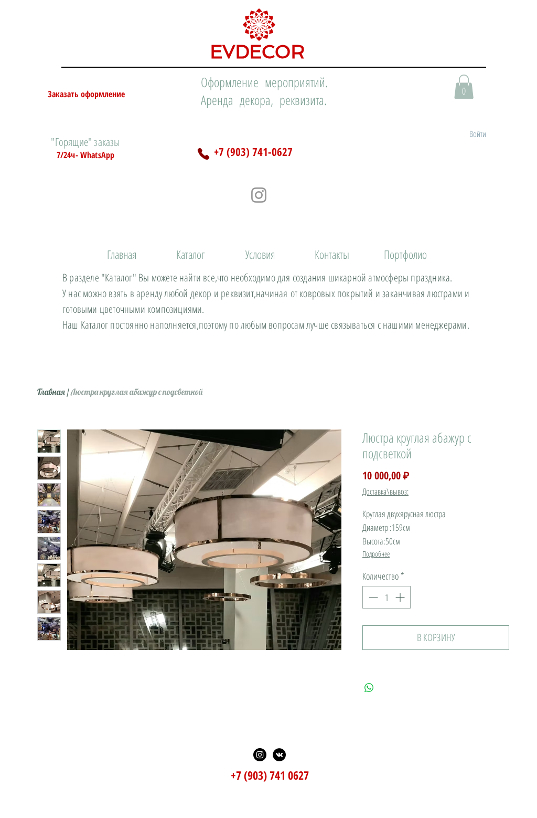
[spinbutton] (386, 597)
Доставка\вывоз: (385, 491)
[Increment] (401, 597)
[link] (464, 87)
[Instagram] (259, 195)
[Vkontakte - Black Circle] (279, 754)
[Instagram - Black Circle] (259, 754)
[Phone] (203, 154)
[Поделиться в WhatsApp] (369, 687)
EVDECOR (257, 51)
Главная (51, 391)
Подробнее (376, 554)
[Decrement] (372, 597)
